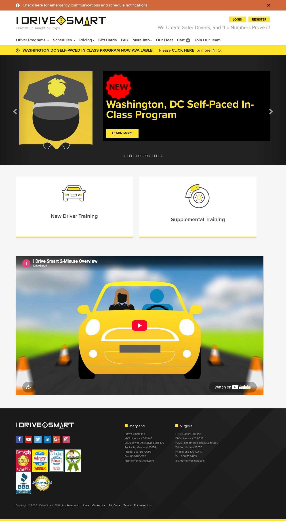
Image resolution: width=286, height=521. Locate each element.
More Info (141, 40)
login (237, 19)
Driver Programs (31, 40)
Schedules (63, 40)
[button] (14, 110)
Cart (183, 40)
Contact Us (98, 505)
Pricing (85, 40)
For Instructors (143, 505)
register (259, 19)
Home (85, 505)
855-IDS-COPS (142, 451)
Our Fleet (164, 40)
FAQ (124, 40)
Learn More (122, 133)
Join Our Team (207, 40)
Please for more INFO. (190, 50)
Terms (127, 505)
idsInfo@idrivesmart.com (139, 460)
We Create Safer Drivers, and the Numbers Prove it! (214, 27)
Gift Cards (107, 40)
